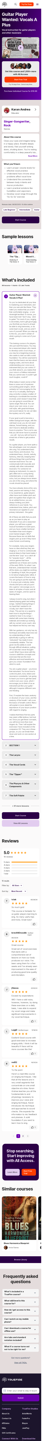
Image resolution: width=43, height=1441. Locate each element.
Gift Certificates (9, 1433)
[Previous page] (13, 1136)
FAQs (4, 1428)
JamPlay (25, 1428)
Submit (21, 1398)
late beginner (9, 210)
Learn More (12, 1172)
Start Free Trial (20, 79)
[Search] (16, 4)
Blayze (25, 1423)
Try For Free (26, 4)
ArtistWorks (27, 1414)
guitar (36, 210)
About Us (5, 1414)
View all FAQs (20, 1362)
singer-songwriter (17, 121)
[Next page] (28, 1136)
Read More (32, 156)
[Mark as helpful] (34, 924)
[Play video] (20, 47)
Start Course (20, 220)
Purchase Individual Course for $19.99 (20, 91)
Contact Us (6, 1418)
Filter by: (5, 885)
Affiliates (5, 1423)
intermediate (24, 210)
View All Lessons (20, 823)
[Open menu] (37, 4)
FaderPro (26, 1418)
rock (7, 125)
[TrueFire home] (4, 4)
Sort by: (5, 891)
